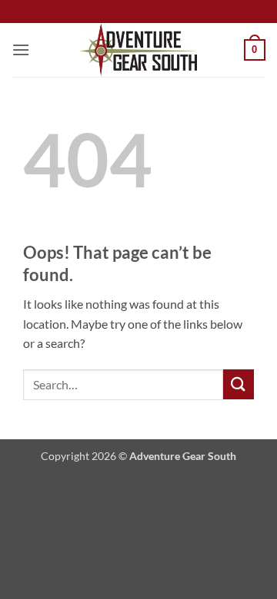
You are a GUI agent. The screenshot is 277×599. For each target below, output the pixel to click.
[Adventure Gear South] (139, 50)
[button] (21, 49)
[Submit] (238, 384)
